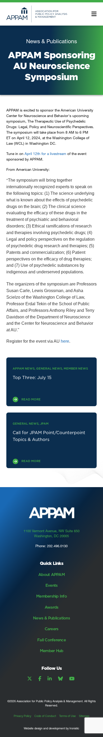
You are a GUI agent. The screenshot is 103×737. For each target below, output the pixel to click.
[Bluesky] (60, 679)
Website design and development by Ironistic (51, 728)
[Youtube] (72, 679)
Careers (52, 629)
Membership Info (51, 596)
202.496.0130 (57, 546)
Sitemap (84, 716)
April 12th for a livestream (45, 154)
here (65, 341)
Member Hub (51, 650)
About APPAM (51, 574)
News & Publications (51, 618)
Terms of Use (67, 716)
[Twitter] (30, 679)
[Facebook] (40, 679)
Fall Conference (51, 640)
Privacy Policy (22, 716)
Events (51, 585)
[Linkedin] (49, 679)
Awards (52, 607)
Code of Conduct (45, 716)
